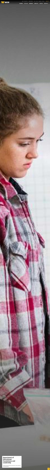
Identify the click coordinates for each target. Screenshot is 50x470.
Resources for (26, 1)
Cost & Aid (26, 3)
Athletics (42, 3)
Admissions (31, 3)
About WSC (46, 3)
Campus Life (36, 3)
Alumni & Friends (31, 1)
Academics (21, 3)
